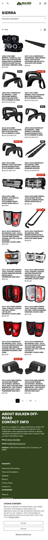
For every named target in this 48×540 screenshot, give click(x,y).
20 (30, 401)
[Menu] (2, 3)
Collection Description (10, 19)
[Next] (35, 400)
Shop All (5, 494)
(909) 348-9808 (14, 440)
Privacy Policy (13, 517)
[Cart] (45, 3)
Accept (23, 523)
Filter (6, 30)
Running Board (7, 498)
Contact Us (6, 486)
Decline (23, 529)
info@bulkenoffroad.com (16, 444)
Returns (5, 479)
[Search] (7, 3)
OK (42, 458)
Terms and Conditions (10, 472)
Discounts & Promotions (11, 468)
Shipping (5, 476)
